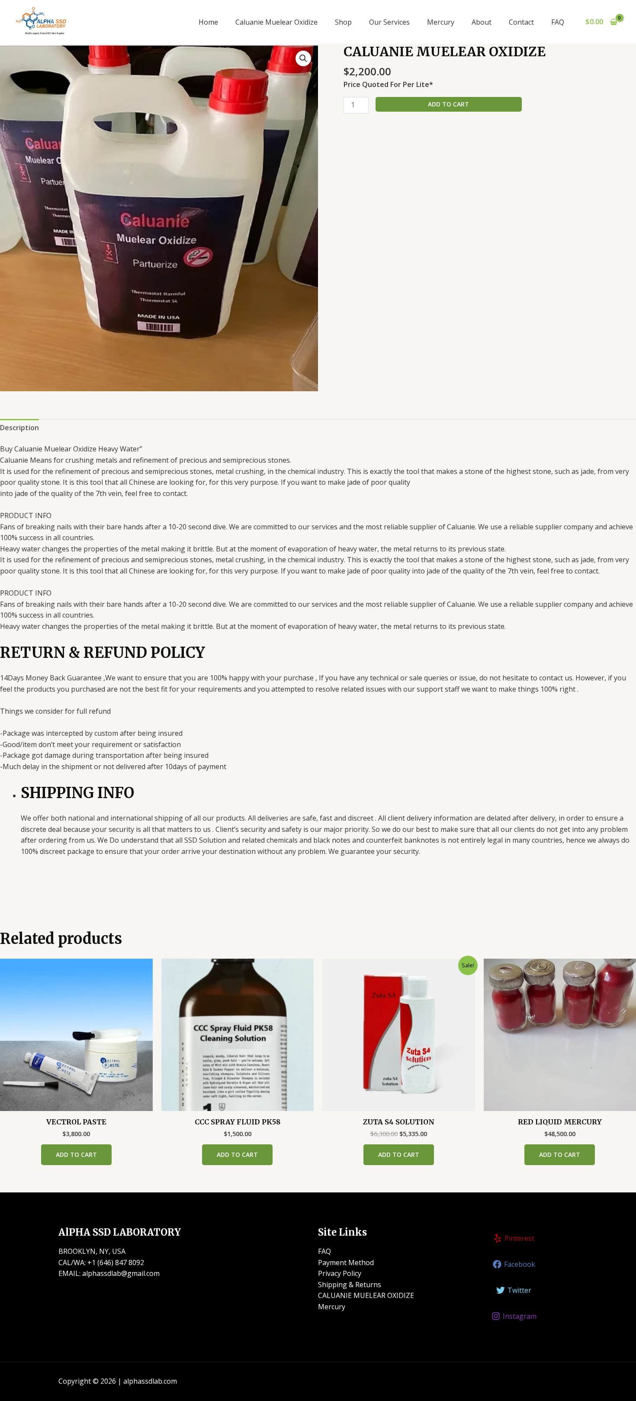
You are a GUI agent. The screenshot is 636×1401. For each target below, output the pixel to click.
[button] (303, 58)
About (481, 22)
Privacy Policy (339, 1273)
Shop (343, 22)
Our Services (389, 22)
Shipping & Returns (349, 1284)
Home (208, 22)
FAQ (557, 22)
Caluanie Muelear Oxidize (276, 22)
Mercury (440, 22)
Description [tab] (19, 427)
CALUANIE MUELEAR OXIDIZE (366, 1295)
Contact (521, 22)
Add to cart (448, 104)
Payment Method (346, 1262)
